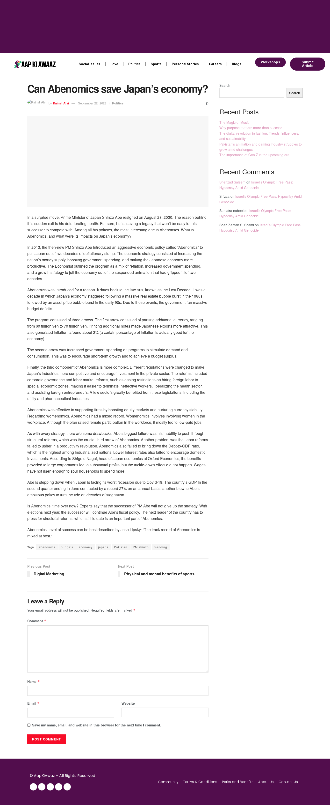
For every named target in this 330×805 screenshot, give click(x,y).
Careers (215, 64)
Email (33, 703)
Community (168, 781)
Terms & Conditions (200, 781)
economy (86, 547)
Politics (134, 64)
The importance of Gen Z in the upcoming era (254, 154)
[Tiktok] (67, 786)
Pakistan (120, 547)
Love (114, 64)
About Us (266, 781)
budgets (67, 547)
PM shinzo (141, 547)
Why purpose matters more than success (250, 127)
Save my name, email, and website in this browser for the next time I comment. (96, 725)
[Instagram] (41, 786)
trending (160, 547)
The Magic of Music (234, 122)
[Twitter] (50, 786)
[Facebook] (33, 786)
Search (224, 85)
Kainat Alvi (61, 103)
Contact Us (288, 781)
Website (128, 703)
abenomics (47, 547)
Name (33, 681)
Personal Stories (185, 64)
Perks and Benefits (237, 781)
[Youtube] (58, 786)
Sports (156, 64)
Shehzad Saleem (232, 182)
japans (103, 547)
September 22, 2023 (92, 103)
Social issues (89, 64)
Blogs (236, 64)
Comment (36, 620)
